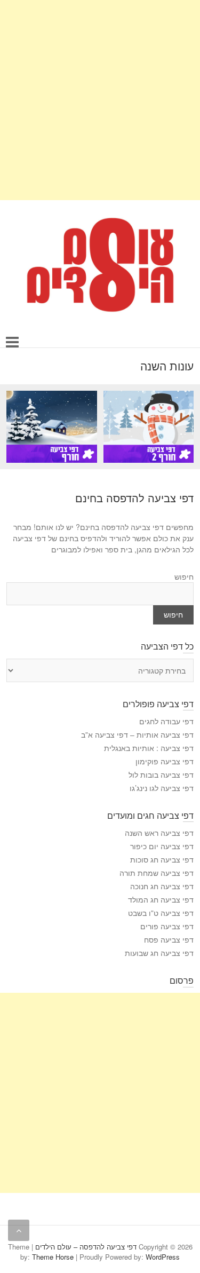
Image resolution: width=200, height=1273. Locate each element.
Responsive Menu (12, 341)
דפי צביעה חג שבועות (159, 952)
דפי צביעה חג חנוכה (162, 886)
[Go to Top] (18, 1230)
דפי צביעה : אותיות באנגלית (149, 747)
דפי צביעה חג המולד (161, 899)
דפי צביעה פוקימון (164, 761)
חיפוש (184, 576)
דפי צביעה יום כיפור (162, 846)
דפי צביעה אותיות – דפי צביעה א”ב (137, 734)
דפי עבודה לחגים (166, 721)
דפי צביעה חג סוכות (162, 859)
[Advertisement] (100, 100)
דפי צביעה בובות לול (161, 774)
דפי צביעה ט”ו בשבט (161, 912)
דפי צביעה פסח (169, 939)
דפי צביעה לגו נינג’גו (162, 787)
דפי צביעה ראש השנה (159, 832)
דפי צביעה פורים (167, 926)
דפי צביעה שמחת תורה (156, 872)
